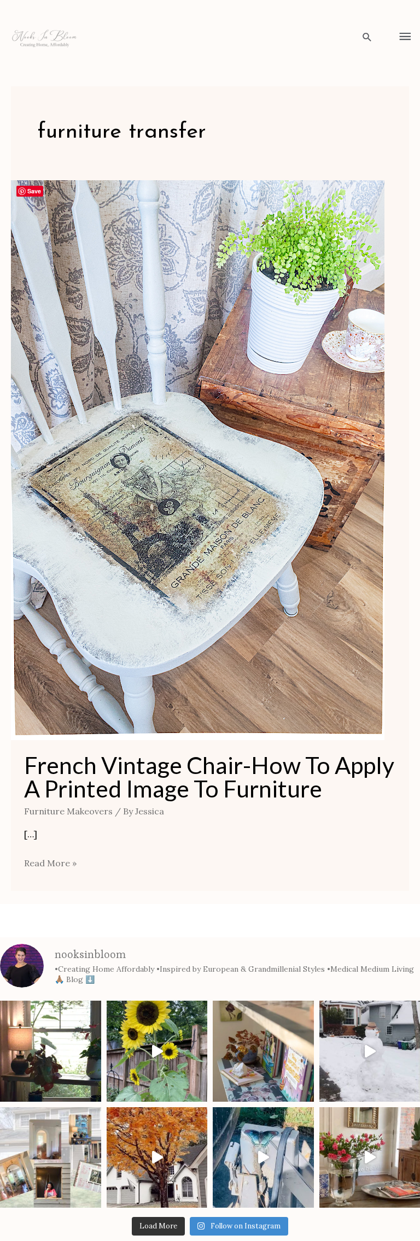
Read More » (50, 861)
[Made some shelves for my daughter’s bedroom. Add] (263, 1051)
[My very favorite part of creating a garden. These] (157, 1051)
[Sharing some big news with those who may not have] (50, 1157)
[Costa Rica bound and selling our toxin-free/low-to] (50, 1051)
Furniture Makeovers (68, 811)
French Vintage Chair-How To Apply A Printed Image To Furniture (209, 776)
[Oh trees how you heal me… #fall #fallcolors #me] (157, 1157)
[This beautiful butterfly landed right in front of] (263, 1157)
